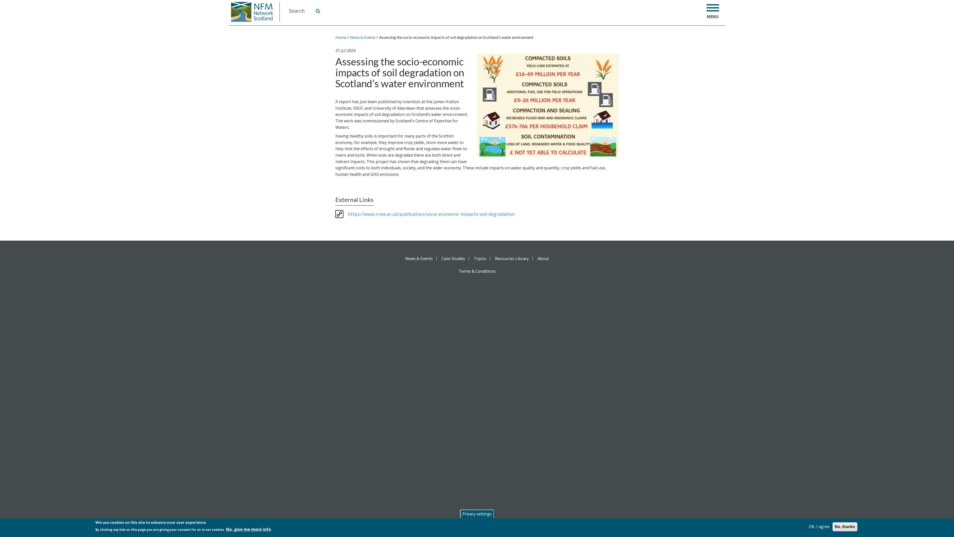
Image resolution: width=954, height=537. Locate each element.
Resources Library (512, 259)
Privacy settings (477, 514)
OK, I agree (819, 526)
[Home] (254, 12)
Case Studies (453, 259)
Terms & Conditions (477, 271)
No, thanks (845, 527)
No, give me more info (248, 529)
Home (340, 37)
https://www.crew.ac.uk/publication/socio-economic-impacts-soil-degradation (431, 214)
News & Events (362, 37)
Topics (480, 259)
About (543, 259)
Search (318, 11)
